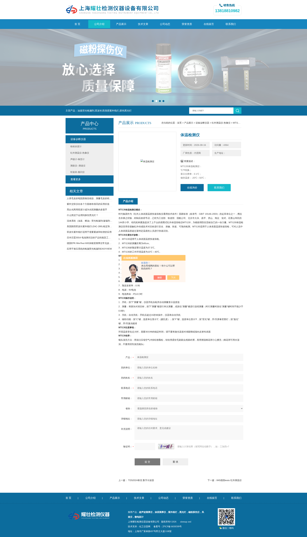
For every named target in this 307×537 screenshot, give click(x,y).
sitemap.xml (185, 522)
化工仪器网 (144, 526)
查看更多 (76, 179)
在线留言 (209, 24)
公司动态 (165, 24)
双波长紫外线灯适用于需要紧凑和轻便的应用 (89, 232)
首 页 (77, 24)
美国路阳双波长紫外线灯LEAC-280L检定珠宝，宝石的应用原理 (89, 226)
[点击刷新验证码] (166, 446)
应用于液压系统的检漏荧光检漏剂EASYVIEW (89, 248)
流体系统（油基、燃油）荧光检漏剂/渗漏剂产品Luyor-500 (89, 221)
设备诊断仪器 (202, 123)
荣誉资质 (187, 24)
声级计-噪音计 (77, 159)
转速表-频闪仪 (77, 172)
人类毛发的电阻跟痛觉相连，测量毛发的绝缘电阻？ (89, 198)
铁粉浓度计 (76, 146)
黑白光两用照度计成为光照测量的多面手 (87, 209)
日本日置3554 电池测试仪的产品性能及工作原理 (89, 237)
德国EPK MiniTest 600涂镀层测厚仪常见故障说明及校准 (89, 243)
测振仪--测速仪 (77, 165)
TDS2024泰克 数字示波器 (141, 480)
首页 (179, 123)
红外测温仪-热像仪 (221, 123)
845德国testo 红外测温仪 (229, 480)
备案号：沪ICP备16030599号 (168, 526)
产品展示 (121, 24)
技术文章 (143, 24)
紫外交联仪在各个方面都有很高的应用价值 (88, 204)
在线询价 (192, 187)
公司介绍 (99, 24)
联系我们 (231, 24)
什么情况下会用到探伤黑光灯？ (82, 215)
